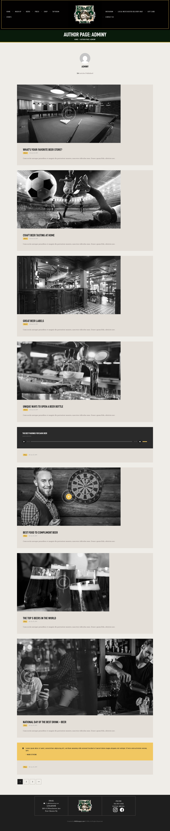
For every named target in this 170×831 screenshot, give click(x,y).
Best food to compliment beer (40, 532)
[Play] (24, 441)
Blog (25, 454)
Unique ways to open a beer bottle (43, 406)
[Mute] (140, 441)
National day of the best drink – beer (44, 722)
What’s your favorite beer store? (42, 149)
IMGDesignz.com (79, 821)
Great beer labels (33, 321)
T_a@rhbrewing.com (52, 803)
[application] (85, 442)
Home (76, 39)
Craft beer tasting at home (39, 235)
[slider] (145, 441)
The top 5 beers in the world (39, 618)
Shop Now (22, 822)
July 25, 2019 (34, 153)
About (25, 153)
